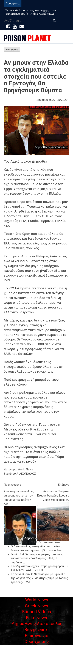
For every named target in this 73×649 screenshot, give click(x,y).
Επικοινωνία (36, 635)
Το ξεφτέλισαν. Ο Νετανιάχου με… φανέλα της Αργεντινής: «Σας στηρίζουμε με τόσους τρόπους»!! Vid (39, 578)
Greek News (36, 605)
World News (25, 469)
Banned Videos (36, 611)
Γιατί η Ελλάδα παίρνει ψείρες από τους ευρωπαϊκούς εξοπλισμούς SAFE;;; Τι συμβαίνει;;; (37, 558)
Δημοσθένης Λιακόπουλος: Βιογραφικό (37, 626)
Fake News (36, 617)
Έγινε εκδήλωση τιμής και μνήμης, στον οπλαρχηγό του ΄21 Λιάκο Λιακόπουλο (30, 12)
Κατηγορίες (12, 49)
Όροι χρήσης (36, 641)
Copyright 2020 (36, 646)
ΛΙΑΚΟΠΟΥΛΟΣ (26, 473)
